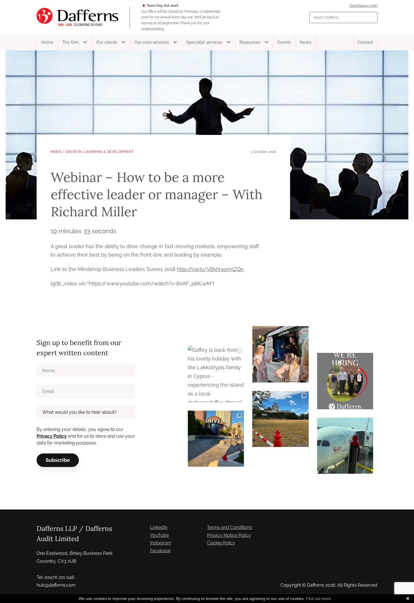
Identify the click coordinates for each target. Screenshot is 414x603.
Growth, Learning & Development (99, 152)
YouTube (159, 535)
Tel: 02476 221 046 (55, 577)
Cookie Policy (221, 543)
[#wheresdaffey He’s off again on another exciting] (345, 446)
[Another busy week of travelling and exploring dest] (216, 439)
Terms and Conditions (229, 527)
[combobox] (343, 17)
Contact (365, 42)
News (305, 42)
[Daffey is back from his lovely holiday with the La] (216, 374)
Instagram (160, 543)
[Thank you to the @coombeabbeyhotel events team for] (280, 354)
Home (47, 42)
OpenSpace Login (363, 6)
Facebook (160, 550)
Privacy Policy (52, 436)
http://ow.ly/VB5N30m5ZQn (210, 269)
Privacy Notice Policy (229, 535)
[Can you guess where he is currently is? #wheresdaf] (280, 419)
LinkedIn (158, 527)
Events (284, 42)
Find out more (318, 598)
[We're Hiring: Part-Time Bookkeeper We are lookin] (345, 381)
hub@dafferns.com (56, 585)
